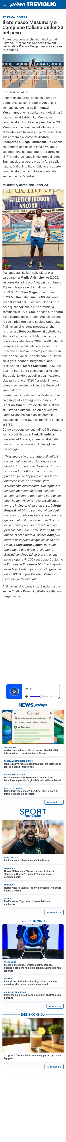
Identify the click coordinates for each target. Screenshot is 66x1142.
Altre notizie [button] (54, 802)
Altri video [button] (55, 1006)
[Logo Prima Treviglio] (33, 4)
